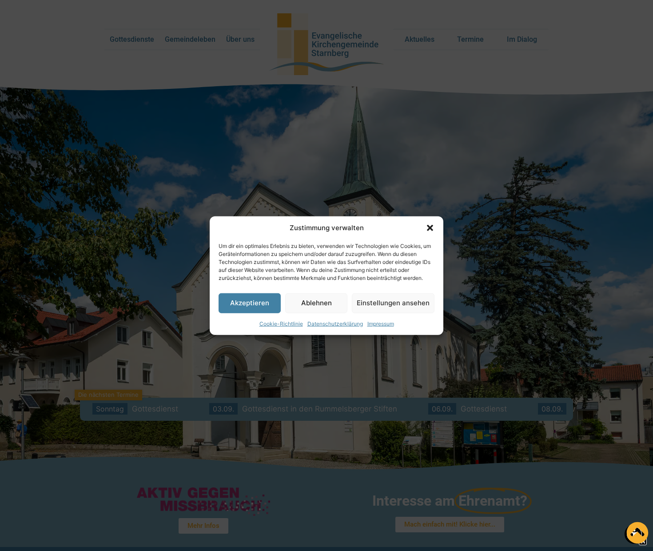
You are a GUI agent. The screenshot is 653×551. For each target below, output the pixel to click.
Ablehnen (316, 303)
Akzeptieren (249, 303)
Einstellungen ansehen (393, 303)
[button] (430, 228)
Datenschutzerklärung (335, 323)
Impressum (380, 323)
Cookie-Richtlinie (281, 323)
